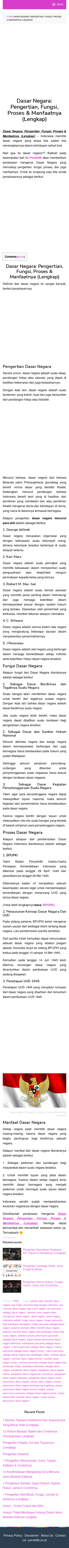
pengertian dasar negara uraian (45, 1377)
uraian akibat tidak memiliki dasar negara (33, 1395)
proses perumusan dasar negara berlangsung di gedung (32, 1383)
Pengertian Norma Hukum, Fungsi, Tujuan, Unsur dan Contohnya (43, 1283)
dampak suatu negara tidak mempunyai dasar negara (29, 1314)
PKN (16, 1301)
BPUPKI (48, 905)
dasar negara (38, 1316)
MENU (60, 4)
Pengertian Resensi (16, 1454)
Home (10, 16)
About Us (47, 1535)
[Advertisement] (34, 61)
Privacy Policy (12, 1535)
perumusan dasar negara (16, 1381)
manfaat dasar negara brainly (26, 1358)
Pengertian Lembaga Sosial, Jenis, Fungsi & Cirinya (43, 1267)
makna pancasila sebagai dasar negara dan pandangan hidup (33, 1352)
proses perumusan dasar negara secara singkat (32, 1387)
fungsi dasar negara (32, 1320)
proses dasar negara (41, 1381)
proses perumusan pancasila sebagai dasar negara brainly (29, 1391)
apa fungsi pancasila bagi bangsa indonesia (34, 1305)
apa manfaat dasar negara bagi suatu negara (33, 1306)
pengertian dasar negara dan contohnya (32, 1374)
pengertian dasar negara (24, 1370)
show (21, 256)
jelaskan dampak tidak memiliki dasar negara (35, 1327)
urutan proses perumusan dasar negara (29, 1399)
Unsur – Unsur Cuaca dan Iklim (23, 1506)
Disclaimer (31, 1535)
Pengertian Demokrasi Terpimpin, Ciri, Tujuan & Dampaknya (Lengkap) (44, 1251)
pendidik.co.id (37, 1540)
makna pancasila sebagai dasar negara (32, 1347)
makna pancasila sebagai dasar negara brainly (32, 1349)
